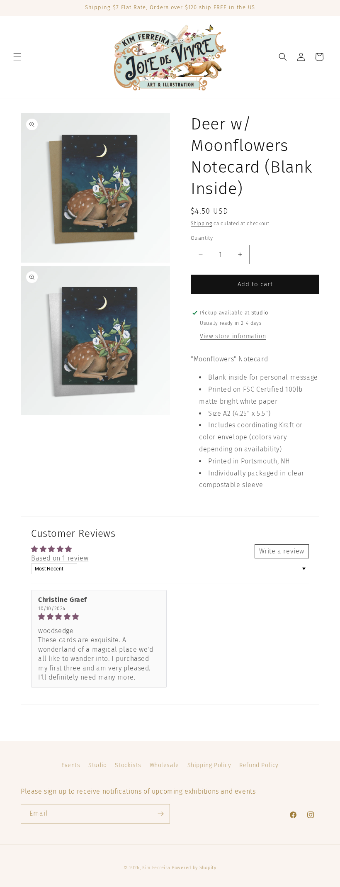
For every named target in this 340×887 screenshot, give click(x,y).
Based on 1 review (59, 558)
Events (70, 765)
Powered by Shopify (194, 867)
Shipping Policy (209, 765)
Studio (97, 765)
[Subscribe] (160, 814)
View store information (233, 336)
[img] (99, 616)
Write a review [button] (281, 551)
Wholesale (164, 765)
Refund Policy (259, 765)
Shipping (201, 224)
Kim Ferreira (156, 867)
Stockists (128, 765)
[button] (17, 57)
